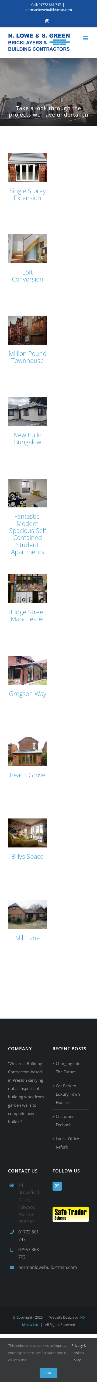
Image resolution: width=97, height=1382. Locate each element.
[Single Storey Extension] (27, 167)
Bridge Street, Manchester (27, 615)
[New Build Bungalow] (27, 411)
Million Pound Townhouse (28, 357)
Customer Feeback (65, 1120)
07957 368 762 (28, 1253)
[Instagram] (57, 1186)
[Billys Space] (27, 832)
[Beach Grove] (27, 751)
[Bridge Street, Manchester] (27, 588)
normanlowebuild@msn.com (48, 9)
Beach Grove (28, 775)
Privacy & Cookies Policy (78, 1352)
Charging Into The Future (68, 1067)
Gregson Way (27, 693)
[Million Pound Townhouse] (27, 330)
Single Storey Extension (27, 194)
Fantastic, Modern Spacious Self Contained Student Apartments (27, 534)
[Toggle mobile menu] (86, 38)
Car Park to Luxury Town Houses (68, 1094)
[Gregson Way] (27, 670)
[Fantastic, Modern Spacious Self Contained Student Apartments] (27, 493)
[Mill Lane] (27, 914)
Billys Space (27, 856)
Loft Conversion (27, 275)
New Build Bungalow (27, 438)
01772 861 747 (28, 1235)
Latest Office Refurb (67, 1143)
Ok (48, 1373)
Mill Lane (27, 937)
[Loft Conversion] (27, 248)
